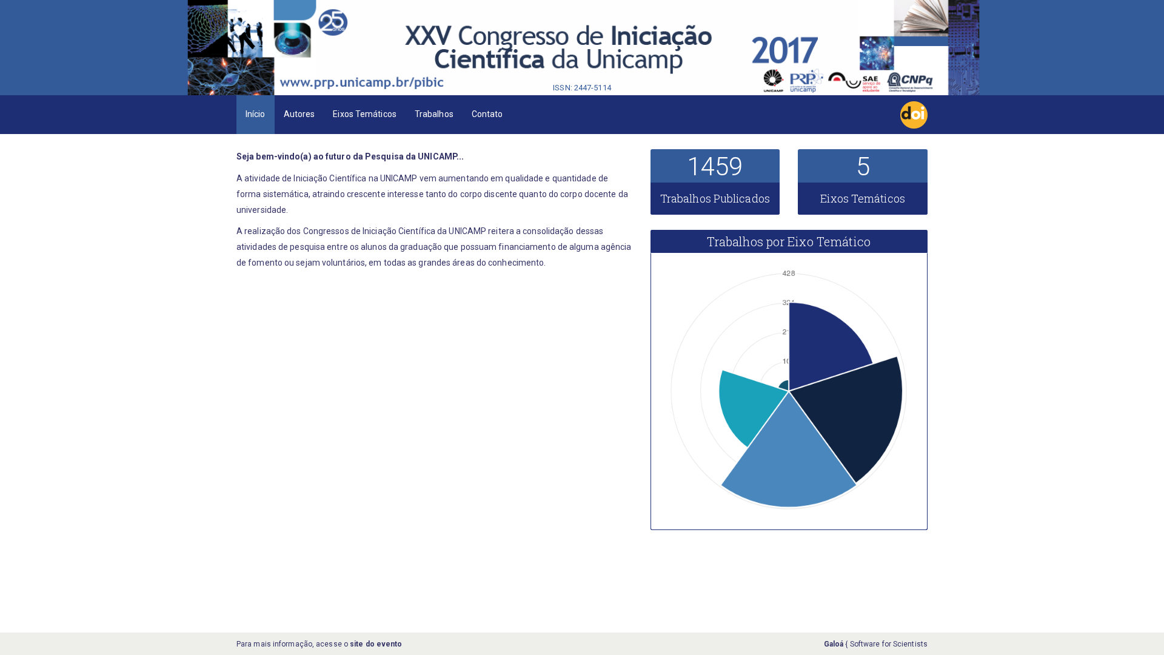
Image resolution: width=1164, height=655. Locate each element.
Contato (487, 114)
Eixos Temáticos (364, 114)
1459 (715, 166)
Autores (299, 114)
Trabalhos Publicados (715, 198)
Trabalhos (434, 114)
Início (256, 114)
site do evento (376, 644)
